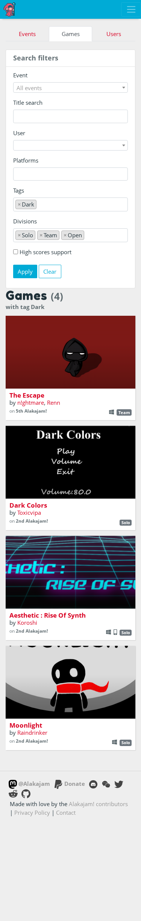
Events (27, 34)
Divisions (25, 221)
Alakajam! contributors (98, 804)
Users (113, 34)
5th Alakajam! (31, 411)
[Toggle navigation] (131, 9)
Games (71, 34)
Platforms (25, 160)
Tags (18, 190)
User (19, 133)
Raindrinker (32, 732)
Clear (49, 271)
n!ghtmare (30, 402)
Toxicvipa (29, 512)
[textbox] (71, 88)
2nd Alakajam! (32, 521)
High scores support (45, 252)
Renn (53, 402)
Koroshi (27, 622)
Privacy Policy (32, 812)
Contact (66, 812)
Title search (27, 102)
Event (20, 75)
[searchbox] (17, 174)
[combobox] (70, 87)
